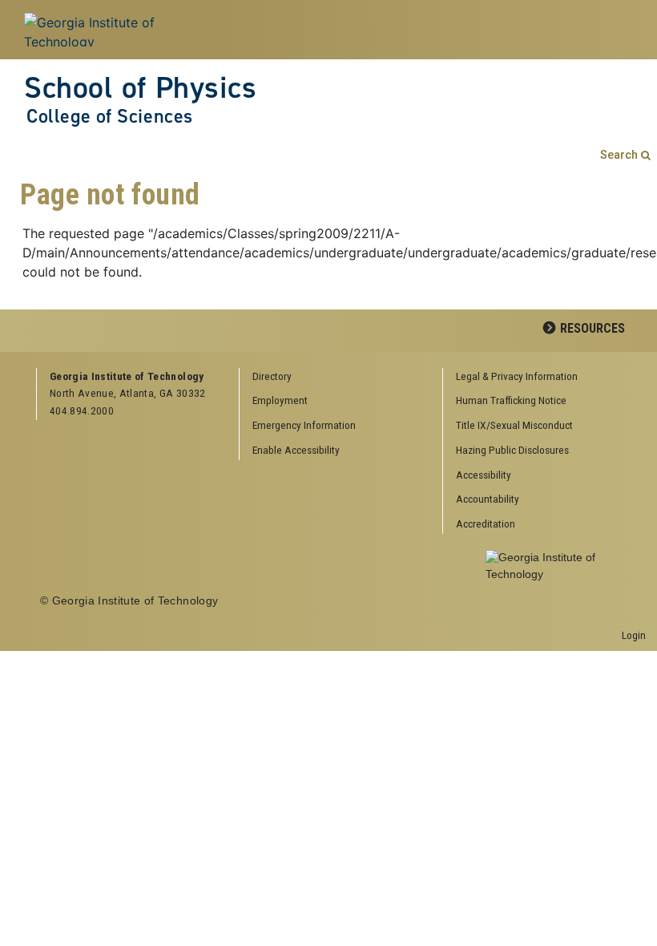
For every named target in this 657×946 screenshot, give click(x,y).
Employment (280, 400)
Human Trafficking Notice (511, 400)
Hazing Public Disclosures (512, 449)
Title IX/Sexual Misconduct (514, 424)
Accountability (487, 498)
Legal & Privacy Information (517, 376)
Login (634, 635)
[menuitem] (538, 377)
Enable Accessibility (296, 449)
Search (619, 155)
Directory (272, 376)
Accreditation (485, 523)
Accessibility (483, 474)
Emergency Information (304, 424)
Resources (592, 328)
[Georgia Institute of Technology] (119, 29)
